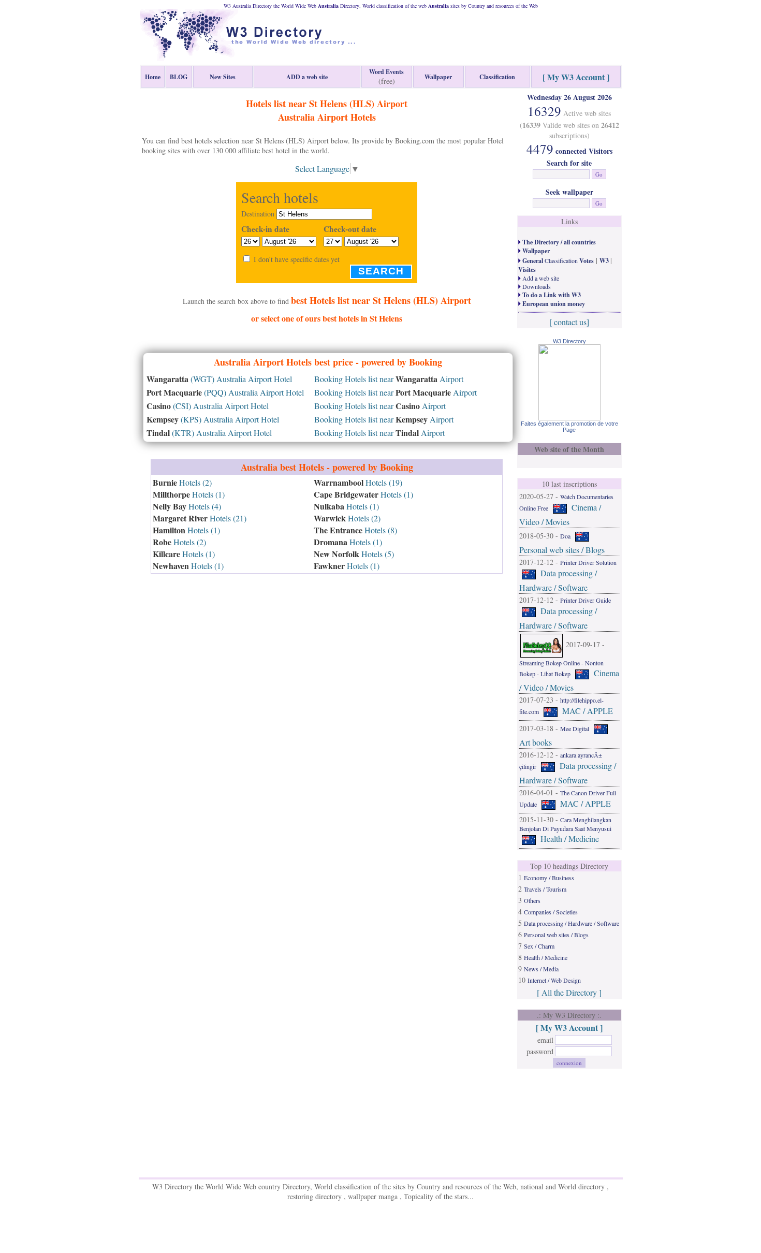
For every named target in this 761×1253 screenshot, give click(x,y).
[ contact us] (569, 321)
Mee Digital (574, 728)
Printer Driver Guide (585, 600)
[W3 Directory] (569, 417)
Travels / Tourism (545, 889)
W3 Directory (569, 341)
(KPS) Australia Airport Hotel (213, 419)
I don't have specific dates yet (297, 259)
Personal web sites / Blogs (562, 549)
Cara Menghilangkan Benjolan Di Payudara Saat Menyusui (565, 824)
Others (532, 900)
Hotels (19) (358, 482)
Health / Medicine (569, 838)
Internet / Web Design (554, 980)
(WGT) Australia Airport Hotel (219, 378)
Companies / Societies (551, 912)
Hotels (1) (189, 494)
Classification (557, 260)
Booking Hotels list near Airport (388, 378)
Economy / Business (549, 877)
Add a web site (540, 278)
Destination (257, 213)
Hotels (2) (182, 482)
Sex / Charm (539, 946)
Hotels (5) (354, 553)
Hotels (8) (355, 529)
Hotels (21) (199, 518)
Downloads (536, 286)
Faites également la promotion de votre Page (569, 426)
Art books (535, 742)
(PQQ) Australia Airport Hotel (225, 392)
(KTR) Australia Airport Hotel (209, 432)
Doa (565, 536)
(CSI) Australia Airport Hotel (208, 405)
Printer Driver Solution (588, 562)
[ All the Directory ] (569, 992)
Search (381, 271)
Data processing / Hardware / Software (571, 923)
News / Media (541, 969)
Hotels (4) (187, 506)
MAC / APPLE (587, 710)
